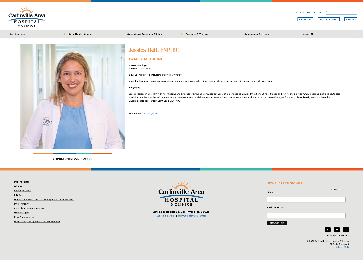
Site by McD (342, 247)
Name (270, 192)
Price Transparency (24, 217)
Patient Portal (329, 19)
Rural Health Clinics (80, 34)
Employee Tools (22, 190)
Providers (305, 19)
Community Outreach (257, 34)
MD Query (19, 195)
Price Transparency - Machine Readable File (37, 221)
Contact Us (303, 13)
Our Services (18, 34)
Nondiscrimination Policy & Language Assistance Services (44, 199)
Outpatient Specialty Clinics (144, 34)
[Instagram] (346, 229)
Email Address (275, 207)
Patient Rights (21, 212)
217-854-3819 (144, 68)
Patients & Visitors (197, 34)
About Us (308, 34)
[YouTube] (337, 229)
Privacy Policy (21, 204)
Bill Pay (318, 13)
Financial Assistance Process (29, 208)
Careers (351, 19)
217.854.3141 (166, 215)
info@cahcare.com (192, 215)
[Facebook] (328, 229)
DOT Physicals (150, 113)
